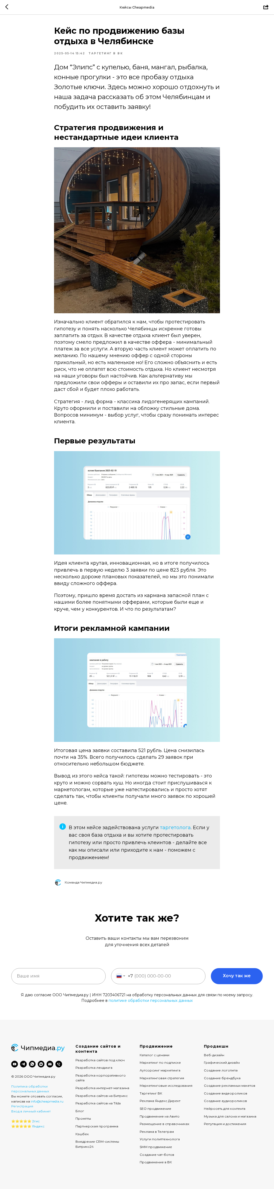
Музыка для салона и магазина (230, 1116)
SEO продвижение (155, 1109)
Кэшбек (82, 1134)
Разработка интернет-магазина (102, 1088)
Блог (79, 1111)
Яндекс (38, 1126)
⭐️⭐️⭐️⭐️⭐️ (21, 1121)
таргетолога (175, 828)
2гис (36, 1121)
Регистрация (22, 1106)
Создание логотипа (221, 1070)
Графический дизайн (222, 1062)
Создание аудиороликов (225, 1101)
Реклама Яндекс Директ (160, 1101)
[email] (50, 1064)
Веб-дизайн (214, 1055)
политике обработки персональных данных (151, 1000)
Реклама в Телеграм (157, 1132)
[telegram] (23, 1064)
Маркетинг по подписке (160, 1062)
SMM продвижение (156, 1147)
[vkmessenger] (41, 1064)
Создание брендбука (222, 1078)
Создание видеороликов (225, 1093)
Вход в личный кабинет (31, 1111)
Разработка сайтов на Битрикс (101, 1096)
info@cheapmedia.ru (47, 1101)
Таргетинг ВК (151, 1093)
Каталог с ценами (154, 1055)
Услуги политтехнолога (160, 1139)
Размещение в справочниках (164, 1124)
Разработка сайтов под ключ (100, 1060)
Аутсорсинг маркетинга (160, 1070)
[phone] (58, 1064)
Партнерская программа (96, 1126)
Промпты (83, 1118)
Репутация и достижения (225, 1124)
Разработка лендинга (93, 1068)
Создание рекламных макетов (229, 1086)
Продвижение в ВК (156, 1162)
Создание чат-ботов (157, 1155)
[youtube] (14, 1064)
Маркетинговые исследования (166, 1086)
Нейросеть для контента (224, 1109)
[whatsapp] (32, 1064)
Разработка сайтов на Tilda (98, 1103)
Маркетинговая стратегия (162, 1078)
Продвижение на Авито (160, 1116)
